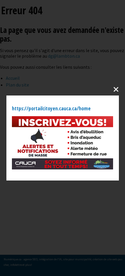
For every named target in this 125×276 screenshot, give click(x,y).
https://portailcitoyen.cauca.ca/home (51, 108)
